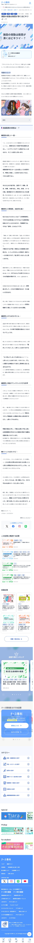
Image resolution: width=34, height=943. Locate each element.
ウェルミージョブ (14, 905)
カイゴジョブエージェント (7, 908)
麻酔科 (16, 679)
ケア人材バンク (19, 908)
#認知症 (26, 13)
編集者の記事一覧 (11, 56)
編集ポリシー (10, 864)
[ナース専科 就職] (18, 892)
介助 (12, 13)
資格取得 (16, 540)
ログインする (15, 732)
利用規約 (3, 867)
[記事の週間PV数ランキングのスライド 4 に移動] (18, 694)
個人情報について (5, 870)
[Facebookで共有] (13, 526)
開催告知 (5, 624)
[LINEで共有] (26, 526)
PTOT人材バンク (13, 901)
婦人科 (24, 552)
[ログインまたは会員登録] (30, 3)
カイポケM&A (12, 917)
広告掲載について (16, 870)
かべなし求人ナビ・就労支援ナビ (8, 911)
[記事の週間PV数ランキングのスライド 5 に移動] (20, 694)
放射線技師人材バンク (6, 895)
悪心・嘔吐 (6, 679)
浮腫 (23, 575)
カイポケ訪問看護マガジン (7, 914)
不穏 (8, 13)
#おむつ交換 (20, 13)
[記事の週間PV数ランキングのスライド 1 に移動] (12, 694)
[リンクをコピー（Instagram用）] (19, 526)
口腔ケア (16, 10)
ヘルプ (2, 864)
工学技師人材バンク (5, 898)
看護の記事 (10, 10)
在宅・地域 (10, 624)
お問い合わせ (11, 873)
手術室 (29, 552)
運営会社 (3, 873)
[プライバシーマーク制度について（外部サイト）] (4, 924)
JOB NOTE (4, 901)
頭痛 (15, 575)
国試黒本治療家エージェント (19, 898)
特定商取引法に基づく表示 (14, 867)
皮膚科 (19, 575)
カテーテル (25, 679)
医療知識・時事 (22, 624)
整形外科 (16, 552)
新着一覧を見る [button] (15, 639)
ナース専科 (3, 10)
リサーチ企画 (5, 604)
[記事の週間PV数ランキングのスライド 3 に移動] (16, 694)
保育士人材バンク (23, 911)
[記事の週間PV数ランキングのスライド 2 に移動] (14, 694)
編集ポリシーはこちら (25, 517)
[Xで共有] (7, 526)
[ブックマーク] (3, 540)
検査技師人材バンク (18, 895)
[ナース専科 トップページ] (6, 859)
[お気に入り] (3, 57)
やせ (16, 13)
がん (20, 604)
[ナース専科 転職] (6, 892)
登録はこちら (15, 726)
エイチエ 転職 (4, 905)
